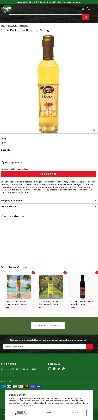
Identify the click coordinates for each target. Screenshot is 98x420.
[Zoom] (94, 130)
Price (3, 138)
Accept (47, 413)
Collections (12, 26)
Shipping (4, 169)
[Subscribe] (89, 346)
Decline (74, 413)
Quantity (5, 150)
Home (3, 26)
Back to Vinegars (50, 325)
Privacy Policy (26, 405)
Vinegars (24, 26)
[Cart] (89, 9)
